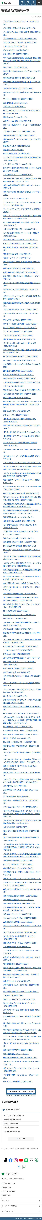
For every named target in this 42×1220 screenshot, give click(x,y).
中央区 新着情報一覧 (11, 1123)
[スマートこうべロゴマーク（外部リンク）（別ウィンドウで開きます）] (36, 1160)
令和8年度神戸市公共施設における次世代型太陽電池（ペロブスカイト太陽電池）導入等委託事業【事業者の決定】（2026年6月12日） (22, 720)
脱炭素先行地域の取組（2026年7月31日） (18, 374)
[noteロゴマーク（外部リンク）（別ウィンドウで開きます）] (31, 1160)
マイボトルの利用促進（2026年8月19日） (18, 99)
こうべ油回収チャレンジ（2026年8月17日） (19, 131)
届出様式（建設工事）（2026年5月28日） (18, 864)
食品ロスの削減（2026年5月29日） (16, 827)
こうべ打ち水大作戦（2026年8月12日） (18, 164)
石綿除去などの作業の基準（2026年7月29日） (20, 394)
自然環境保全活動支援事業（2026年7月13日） (20, 542)
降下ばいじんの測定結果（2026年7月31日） (19, 360)
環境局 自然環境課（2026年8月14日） (17, 153)
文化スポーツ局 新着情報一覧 (14, 1115)
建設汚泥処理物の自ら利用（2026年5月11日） (20, 1057)
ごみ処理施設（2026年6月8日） (15, 786)
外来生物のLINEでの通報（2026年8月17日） (19, 135)
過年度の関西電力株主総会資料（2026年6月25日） (22, 658)
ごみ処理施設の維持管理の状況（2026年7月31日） (22, 382)
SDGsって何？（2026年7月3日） (15, 618)
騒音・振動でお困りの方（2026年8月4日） (19, 268)
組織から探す (7, 1187)
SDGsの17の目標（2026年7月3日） (16, 611)
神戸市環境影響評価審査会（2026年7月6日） (19, 593)
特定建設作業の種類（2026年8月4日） (17, 254)
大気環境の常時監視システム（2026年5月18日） (21, 991)
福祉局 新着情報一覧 (11, 1127)
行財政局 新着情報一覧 (12, 1132)
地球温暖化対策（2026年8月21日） (16, 54)
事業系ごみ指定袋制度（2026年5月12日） (18, 1050)
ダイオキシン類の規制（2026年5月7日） (18, 1081)
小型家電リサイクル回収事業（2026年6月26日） (21, 646)
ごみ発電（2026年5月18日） (13, 995)
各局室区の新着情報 (13, 1109)
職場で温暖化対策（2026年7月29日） (17, 397)
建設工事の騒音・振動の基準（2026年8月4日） (20, 272)
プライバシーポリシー (8, 1211)
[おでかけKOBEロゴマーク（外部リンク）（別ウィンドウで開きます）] (24, 1167)
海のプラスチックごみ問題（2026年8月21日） (20, 42)
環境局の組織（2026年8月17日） (15, 117)
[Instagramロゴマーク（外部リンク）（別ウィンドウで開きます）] (16, 1160)
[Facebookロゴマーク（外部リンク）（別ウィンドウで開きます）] (10, 1160)
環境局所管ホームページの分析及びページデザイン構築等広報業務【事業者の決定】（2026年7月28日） (22, 404)
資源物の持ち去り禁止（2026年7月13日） (18, 538)
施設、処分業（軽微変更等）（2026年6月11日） (21, 734)
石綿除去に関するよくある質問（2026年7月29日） (22, 390)
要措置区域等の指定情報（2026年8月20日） (19, 78)
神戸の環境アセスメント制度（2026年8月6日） (20, 239)
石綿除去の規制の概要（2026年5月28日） (18, 860)
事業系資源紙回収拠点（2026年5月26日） (18, 899)
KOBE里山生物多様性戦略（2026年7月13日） (20, 546)
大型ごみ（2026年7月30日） (13, 386)
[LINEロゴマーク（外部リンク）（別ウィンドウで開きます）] (26, 1160)
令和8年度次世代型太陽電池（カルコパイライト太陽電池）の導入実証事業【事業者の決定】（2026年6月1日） (21, 814)
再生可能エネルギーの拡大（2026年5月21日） (20, 943)
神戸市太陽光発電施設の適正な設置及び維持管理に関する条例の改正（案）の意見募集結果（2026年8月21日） (22, 61)
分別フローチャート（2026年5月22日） (18, 914)
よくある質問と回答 (9, 1191)
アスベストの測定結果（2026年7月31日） (18, 331)
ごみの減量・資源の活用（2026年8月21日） (19, 28)
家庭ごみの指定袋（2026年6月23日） (17, 672)
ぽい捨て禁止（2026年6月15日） (15, 696)
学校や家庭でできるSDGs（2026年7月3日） (19, 614)
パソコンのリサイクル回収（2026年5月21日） (20, 932)
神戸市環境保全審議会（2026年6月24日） (18, 668)
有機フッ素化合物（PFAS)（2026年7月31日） (20, 378)
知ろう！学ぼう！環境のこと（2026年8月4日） (20, 243)
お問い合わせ (7, 1195)
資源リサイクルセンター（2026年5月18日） (19, 999)
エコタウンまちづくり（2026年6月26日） (18, 650)
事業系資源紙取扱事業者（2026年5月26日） (19, 903)
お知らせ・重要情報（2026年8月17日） (18, 121)
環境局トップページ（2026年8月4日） (17, 258)
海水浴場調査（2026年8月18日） (15, 103)
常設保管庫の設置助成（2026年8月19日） (18, 88)
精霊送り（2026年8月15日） (13, 149)
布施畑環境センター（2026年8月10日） (18, 174)
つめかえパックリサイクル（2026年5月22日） (20, 918)
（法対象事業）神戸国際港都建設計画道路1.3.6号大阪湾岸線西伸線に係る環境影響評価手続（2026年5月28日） (21, 847)
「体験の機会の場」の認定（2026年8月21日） (20, 38)
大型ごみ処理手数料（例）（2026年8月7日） (19, 229)
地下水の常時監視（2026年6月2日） (16, 796)
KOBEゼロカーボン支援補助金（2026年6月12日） (21, 713)
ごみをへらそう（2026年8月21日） (16, 50)
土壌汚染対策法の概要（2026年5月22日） (18, 922)
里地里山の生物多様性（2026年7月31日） (18, 371)
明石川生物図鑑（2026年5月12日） (16, 1053)
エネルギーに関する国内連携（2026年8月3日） (20, 324)
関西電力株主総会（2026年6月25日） (17, 654)
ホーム (3, 1149)
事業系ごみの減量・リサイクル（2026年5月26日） (22, 878)
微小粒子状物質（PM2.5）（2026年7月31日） (20, 327)
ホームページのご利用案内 (9, 1206)
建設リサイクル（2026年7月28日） (16, 415)
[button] (22, 3)
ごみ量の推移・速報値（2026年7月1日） (18, 629)
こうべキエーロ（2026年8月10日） (16, 198)
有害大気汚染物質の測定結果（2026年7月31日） (21, 356)
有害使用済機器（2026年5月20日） (16, 964)
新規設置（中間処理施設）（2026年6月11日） (20, 742)
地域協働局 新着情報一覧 (13, 1119)
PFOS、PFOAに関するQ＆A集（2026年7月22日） (21, 493)
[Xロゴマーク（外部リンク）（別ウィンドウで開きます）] (5, 1160)
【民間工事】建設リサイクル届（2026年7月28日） (22, 432)
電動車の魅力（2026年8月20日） (15, 67)
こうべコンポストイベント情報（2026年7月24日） (22, 462)
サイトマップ (9, 1149)
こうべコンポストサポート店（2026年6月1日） (20, 807)
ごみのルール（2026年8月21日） (15, 46)
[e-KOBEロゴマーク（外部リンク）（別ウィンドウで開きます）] (19, 1167)
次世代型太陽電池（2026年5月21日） (17, 946)
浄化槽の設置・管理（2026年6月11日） (18, 726)
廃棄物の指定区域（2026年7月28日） (17, 411)
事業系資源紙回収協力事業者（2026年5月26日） (21, 896)
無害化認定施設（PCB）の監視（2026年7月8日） (21, 583)
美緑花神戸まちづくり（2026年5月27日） (18, 868)
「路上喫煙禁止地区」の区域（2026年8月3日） (20, 309)
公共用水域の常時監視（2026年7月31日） (18, 335)
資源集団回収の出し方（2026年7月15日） (18, 517)
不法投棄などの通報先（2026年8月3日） (18, 320)
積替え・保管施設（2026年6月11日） (17, 738)
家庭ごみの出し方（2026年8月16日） (17, 146)
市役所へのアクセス (9, 1183)
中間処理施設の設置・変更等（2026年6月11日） (21, 730)
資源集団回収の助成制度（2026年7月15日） (19, 521)
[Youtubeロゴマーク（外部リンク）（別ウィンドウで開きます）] (21, 1160)
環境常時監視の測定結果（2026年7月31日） (19, 339)
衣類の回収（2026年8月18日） (14, 106)
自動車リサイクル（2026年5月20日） (17, 981)
